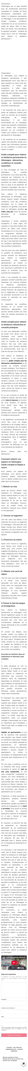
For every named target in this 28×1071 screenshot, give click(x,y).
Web (2, 1016)
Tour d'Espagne (12, 1060)
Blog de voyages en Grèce (10, 1057)
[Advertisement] (14, 56)
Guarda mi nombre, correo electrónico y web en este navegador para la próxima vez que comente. (14, 1029)
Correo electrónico (8, 1008)
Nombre (4, 999)
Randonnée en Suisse (9, 1059)
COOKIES (9, 1047)
